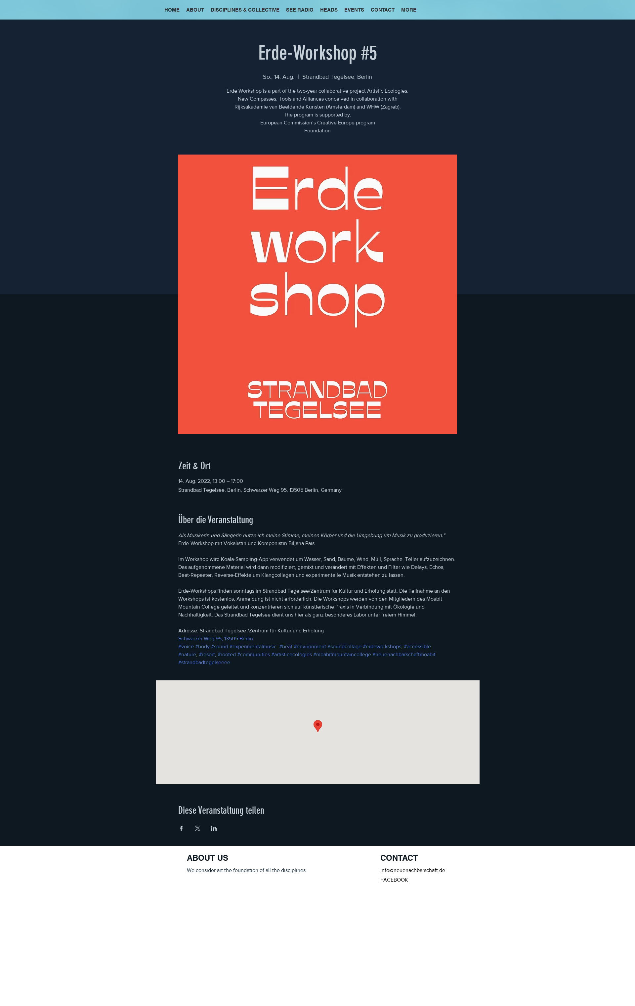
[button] (409, 10)
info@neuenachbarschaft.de (412, 870)
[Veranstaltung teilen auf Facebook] (181, 828)
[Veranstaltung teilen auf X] (197, 828)
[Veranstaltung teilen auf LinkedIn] (214, 828)
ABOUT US (207, 857)
